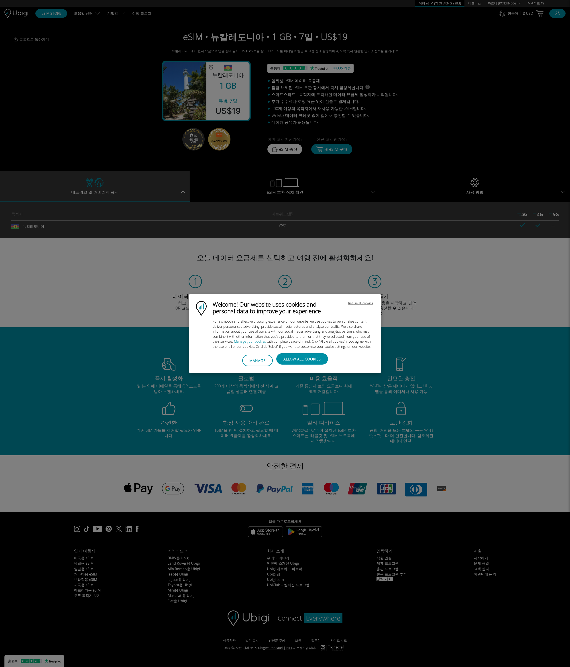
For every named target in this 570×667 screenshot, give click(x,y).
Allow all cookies (302, 359)
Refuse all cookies (360, 303)
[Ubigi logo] (201, 308)
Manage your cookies (250, 341)
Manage (257, 360)
